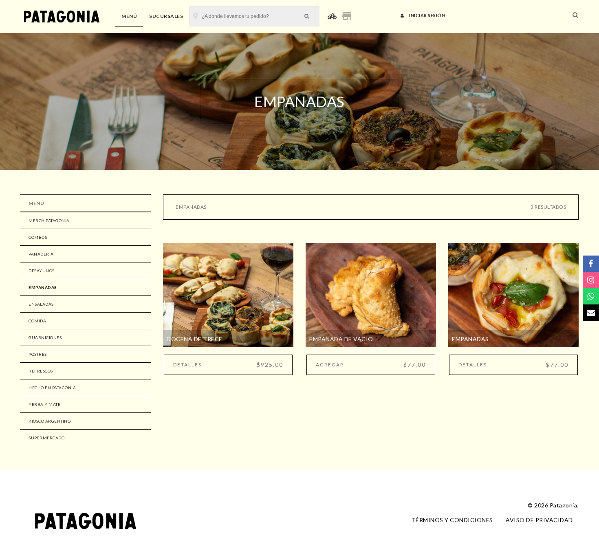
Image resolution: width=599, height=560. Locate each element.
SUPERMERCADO (46, 437)
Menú (129, 16)
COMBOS (38, 237)
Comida (37, 320)
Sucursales (166, 16)
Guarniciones (45, 337)
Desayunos (42, 270)
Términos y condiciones (452, 519)
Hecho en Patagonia (52, 387)
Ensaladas (41, 304)
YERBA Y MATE (44, 404)
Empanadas (43, 287)
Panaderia (41, 253)
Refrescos (41, 370)
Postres (38, 354)
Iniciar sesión (426, 15)
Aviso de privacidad (539, 519)
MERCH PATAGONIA (49, 220)
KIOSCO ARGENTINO (49, 421)
